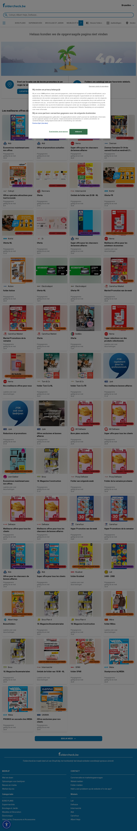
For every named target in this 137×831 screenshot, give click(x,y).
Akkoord (78, 132)
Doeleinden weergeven (58, 131)
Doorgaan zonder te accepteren (99, 86)
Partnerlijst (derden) (40, 123)
